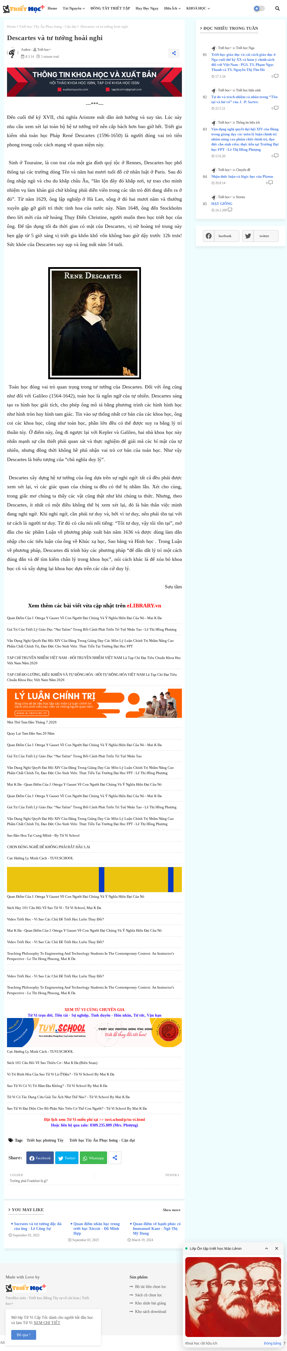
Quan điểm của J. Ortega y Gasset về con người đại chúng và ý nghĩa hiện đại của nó (75, 896)
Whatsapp (96, 1158)
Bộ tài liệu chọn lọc (150, 1287)
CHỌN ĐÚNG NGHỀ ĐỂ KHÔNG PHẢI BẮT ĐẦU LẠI (48, 847)
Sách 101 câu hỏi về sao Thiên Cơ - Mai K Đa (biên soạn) (52, 1063)
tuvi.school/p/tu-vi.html (125, 1120)
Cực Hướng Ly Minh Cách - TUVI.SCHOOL (40, 858)
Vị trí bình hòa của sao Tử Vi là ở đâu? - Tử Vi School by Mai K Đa (60, 1074)
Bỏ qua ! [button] (24, 1335)
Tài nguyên (72, 8)
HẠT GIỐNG (221, 204)
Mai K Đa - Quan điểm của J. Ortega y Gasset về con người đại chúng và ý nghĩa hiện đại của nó (84, 784)
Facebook (43, 1158)
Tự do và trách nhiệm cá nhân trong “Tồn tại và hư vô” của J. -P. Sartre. (244, 99)
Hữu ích (170, 8)
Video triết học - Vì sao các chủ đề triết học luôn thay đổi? (55, 919)
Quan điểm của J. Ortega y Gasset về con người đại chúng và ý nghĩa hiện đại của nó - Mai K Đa (84, 618)
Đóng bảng (272, 1343)
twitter (264, 236)
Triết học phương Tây (45, 1140)
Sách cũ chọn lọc (148, 1295)
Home (52, 8)
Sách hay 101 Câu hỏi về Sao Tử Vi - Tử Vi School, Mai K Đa (54, 908)
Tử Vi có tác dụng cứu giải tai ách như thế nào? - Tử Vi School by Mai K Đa (68, 1097)
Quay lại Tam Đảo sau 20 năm (30, 733)
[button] (277, 8)
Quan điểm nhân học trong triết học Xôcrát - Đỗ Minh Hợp (96, 1229)
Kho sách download (150, 1312)
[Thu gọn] (266, 1248)
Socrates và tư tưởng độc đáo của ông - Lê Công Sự (38, 1226)
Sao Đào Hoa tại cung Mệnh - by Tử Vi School (43, 835)
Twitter (70, 1158)
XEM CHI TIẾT (47, 1323)
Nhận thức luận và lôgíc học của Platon (242, 176)
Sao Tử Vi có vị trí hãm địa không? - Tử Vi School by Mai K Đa (57, 1086)
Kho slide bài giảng (150, 1303)
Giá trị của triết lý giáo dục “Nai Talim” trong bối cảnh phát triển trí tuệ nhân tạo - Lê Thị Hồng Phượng (92, 629)
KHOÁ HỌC (196, 8)
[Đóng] (276, 1248)
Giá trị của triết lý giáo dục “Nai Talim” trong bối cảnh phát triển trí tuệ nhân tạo (74, 756)
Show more (171, 1210)
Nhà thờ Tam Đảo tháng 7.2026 (32, 722)
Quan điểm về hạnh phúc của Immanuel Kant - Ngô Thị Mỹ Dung (158, 1229)
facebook (225, 236)
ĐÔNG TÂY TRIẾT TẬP (110, 8)
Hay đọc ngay (147, 8)
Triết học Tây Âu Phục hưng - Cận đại (48, 26)
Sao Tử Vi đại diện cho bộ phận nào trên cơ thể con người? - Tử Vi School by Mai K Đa (77, 1108)
